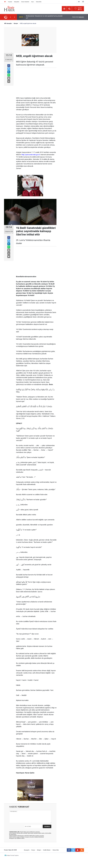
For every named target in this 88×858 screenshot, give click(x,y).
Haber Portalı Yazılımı (13, 855)
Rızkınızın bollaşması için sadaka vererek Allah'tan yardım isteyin (43, 17)
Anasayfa (26, 850)
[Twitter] (8, 68)
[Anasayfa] (5, 1)
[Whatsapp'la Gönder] (8, 75)
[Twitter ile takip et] (73, 850)
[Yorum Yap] (8, 256)
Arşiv (32, 1)
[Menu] (64, 8)
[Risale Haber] (9, 8)
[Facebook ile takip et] (69, 850)
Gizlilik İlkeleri (46, 850)
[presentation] (10, 17)
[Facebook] (8, 65)
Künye (33, 850)
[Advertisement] (36, 82)
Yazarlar (10, 1)
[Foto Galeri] (83, 1)
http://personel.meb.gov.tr (30, 155)
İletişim (39, 850)
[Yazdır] (8, 81)
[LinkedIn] (8, 72)
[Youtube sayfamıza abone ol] (77, 850)
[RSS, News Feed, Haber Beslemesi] (82, 850)
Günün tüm (78, 17)
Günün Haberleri (25, 1)
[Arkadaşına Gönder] (8, 78)
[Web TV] (79, 1)
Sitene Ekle (38, 1)
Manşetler (16, 1)
